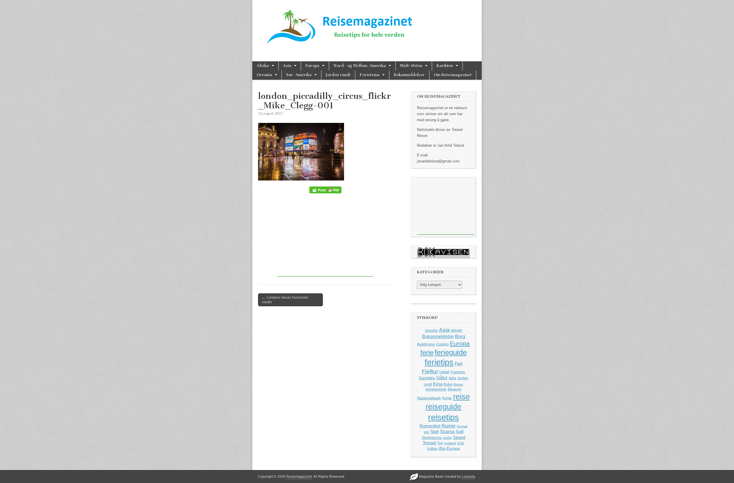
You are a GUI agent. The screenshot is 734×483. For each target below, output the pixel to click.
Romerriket (429, 425)
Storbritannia (432, 438)
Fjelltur (430, 371)
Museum (454, 389)
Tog (440, 443)
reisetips (443, 417)
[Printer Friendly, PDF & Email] (325, 189)
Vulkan (432, 448)
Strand (459, 437)
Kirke (448, 384)
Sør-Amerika (299, 74)
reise (461, 396)
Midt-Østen (411, 65)
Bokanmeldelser (409, 74)
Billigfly (456, 331)
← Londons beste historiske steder (285, 299)
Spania (447, 431)
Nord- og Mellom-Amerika (359, 65)
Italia (452, 378)
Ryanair (462, 426)
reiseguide (443, 407)
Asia (287, 65)
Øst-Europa (449, 448)
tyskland (450, 443)
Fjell (458, 363)
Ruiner (449, 426)
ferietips (439, 362)
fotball (444, 372)
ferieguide (451, 352)
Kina (437, 383)
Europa (312, 65)
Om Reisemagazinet (453, 74)
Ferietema (370, 74)
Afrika (263, 65)
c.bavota (468, 477)
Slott (434, 431)
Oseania (264, 74)
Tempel (429, 443)
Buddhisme (426, 344)
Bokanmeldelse (438, 336)
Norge (447, 398)
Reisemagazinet (299, 477)
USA (460, 443)
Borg (460, 336)
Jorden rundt (338, 74)
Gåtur (442, 377)
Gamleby (427, 378)
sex (426, 432)
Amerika (431, 331)
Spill (459, 431)
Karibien (444, 65)
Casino (442, 344)
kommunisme (436, 389)
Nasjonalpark (429, 398)
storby (447, 437)
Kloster (458, 384)
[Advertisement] (325, 236)
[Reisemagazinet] (367, 25)
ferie (427, 352)
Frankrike (457, 372)
